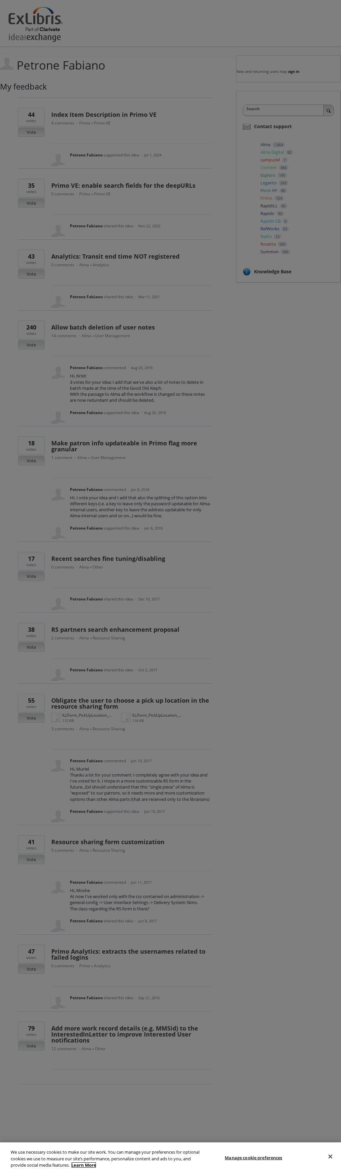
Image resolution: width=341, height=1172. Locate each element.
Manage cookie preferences (253, 1157)
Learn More (83, 1165)
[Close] (330, 1156)
